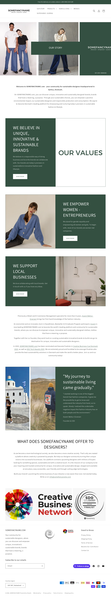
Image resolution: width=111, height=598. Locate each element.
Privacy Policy (86, 535)
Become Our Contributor (90, 547)
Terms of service (57, 593)
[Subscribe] (42, 565)
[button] (52, 8)
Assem (92, 324)
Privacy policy (47, 593)
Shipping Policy (86, 539)
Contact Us (85, 550)
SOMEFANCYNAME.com (29, 346)
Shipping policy (69, 593)
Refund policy (37, 593)
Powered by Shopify (25, 593)
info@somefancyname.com (60, 477)
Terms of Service (87, 543)
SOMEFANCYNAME (15, 593)
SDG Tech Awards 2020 (35, 349)
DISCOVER (20, 176)
